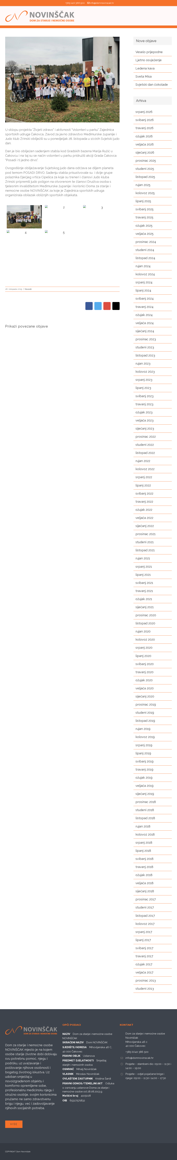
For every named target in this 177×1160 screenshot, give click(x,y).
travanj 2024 (144, 307)
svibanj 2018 (144, 859)
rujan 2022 (143, 461)
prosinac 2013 (146, 980)
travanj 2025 (144, 217)
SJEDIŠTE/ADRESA (74, 1047)
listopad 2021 (145, 550)
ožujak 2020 (144, 680)
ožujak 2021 (144, 599)
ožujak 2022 (144, 509)
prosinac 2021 (146, 534)
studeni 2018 (145, 810)
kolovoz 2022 (145, 469)
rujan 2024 (143, 266)
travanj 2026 (144, 128)
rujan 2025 (143, 185)
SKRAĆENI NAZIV (73, 1042)
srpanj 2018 (144, 842)
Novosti (28, 289)
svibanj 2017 (144, 948)
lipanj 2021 (143, 574)
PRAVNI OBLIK (71, 1055)
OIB (64, 1100)
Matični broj (70, 1095)
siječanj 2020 (145, 696)
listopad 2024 (145, 258)
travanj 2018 (144, 867)
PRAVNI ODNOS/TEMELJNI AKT (82, 1083)
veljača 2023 (144, 420)
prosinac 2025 (146, 160)
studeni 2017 (145, 907)
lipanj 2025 (143, 201)
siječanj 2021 (145, 607)
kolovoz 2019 (145, 737)
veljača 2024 (145, 323)
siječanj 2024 (145, 331)
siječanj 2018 (145, 891)
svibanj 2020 (145, 664)
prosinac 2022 (146, 436)
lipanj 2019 (143, 753)
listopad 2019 (145, 720)
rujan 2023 (143, 363)
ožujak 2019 (144, 777)
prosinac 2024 (146, 242)
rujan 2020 (143, 631)
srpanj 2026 (144, 112)
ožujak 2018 (144, 875)
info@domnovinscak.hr (102, 3)
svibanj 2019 (144, 761)
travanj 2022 (144, 501)
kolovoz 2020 (145, 639)
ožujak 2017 (144, 964)
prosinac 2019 (146, 704)
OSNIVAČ (68, 1069)
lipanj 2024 (143, 290)
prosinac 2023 (146, 339)
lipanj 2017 (143, 940)
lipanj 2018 (143, 850)
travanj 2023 (144, 404)
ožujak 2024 (144, 315)
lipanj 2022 (143, 485)
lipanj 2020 (143, 656)
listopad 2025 (145, 177)
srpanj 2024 (144, 282)
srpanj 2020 (144, 647)
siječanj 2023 (145, 428)
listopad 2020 (145, 623)
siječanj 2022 (145, 526)
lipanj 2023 (143, 388)
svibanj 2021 (144, 583)
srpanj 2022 (144, 477)
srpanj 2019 (144, 745)
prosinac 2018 (146, 802)
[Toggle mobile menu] (170, 16)
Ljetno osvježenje (149, 60)
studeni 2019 (145, 712)
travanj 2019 (144, 769)
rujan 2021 (143, 558)
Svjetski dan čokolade (152, 84)
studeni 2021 (145, 542)
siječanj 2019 (145, 794)
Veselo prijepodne (149, 52)
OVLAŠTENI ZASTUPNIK (77, 1078)
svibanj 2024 (145, 298)
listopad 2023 (145, 355)
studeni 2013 (145, 988)
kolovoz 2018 (145, 834)
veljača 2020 (145, 688)
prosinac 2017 (146, 899)
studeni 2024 (145, 250)
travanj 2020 (144, 672)
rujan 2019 (143, 729)
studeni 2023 (145, 347)
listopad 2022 (145, 453)
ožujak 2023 (144, 412)
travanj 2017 (144, 956)
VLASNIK (67, 1074)
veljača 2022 (144, 518)
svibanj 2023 (144, 396)
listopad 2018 (145, 818)
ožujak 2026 (144, 136)
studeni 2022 (145, 444)
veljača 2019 (144, 785)
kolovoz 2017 (145, 924)
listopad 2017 (145, 915)
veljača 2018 (144, 883)
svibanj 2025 (144, 209)
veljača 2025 (144, 233)
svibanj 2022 (144, 493)
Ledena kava (145, 68)
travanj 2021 (144, 591)
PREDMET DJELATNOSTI (78, 1060)
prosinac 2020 (146, 615)
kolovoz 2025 (145, 193)
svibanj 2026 (145, 120)
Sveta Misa (144, 76)
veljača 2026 (145, 144)
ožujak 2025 (144, 225)
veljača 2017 (144, 972)
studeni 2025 (145, 168)
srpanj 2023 (144, 379)
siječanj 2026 (145, 152)
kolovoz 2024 (145, 274)
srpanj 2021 (144, 566)
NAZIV (66, 1034)
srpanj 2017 (144, 932)
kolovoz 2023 (145, 371)
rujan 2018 (143, 826)
